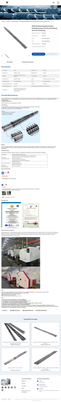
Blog (23, 388)
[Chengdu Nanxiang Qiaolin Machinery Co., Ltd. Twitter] (2, 387)
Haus (4, 21)
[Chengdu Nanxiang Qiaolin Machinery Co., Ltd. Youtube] (12, 387)
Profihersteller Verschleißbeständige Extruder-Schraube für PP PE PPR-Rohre (45, 343)
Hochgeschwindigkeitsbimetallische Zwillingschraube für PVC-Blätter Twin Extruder (45, 368)
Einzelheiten (10, 62)
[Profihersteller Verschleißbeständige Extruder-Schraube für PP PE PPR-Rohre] (45, 332)
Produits (8, 21)
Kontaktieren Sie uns (17, 295)
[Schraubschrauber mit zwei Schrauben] (15, 358)
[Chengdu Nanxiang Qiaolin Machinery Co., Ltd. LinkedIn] (9, 387)
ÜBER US (24, 381)
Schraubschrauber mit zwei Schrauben (15, 367)
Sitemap (9, 399)
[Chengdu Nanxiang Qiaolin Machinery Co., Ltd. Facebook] (6, 387)
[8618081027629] (15, 387)
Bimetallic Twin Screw (15, 310)
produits (23, 383)
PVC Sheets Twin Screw (41, 310)
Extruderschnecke (14, 21)
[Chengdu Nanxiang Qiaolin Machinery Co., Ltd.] (6, 2)
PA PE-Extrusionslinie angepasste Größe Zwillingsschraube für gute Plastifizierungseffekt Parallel (15, 343)
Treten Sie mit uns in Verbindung (26, 391)
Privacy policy (4, 399)
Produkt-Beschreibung (27, 62)
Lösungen (24, 385)
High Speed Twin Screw (28, 310)
